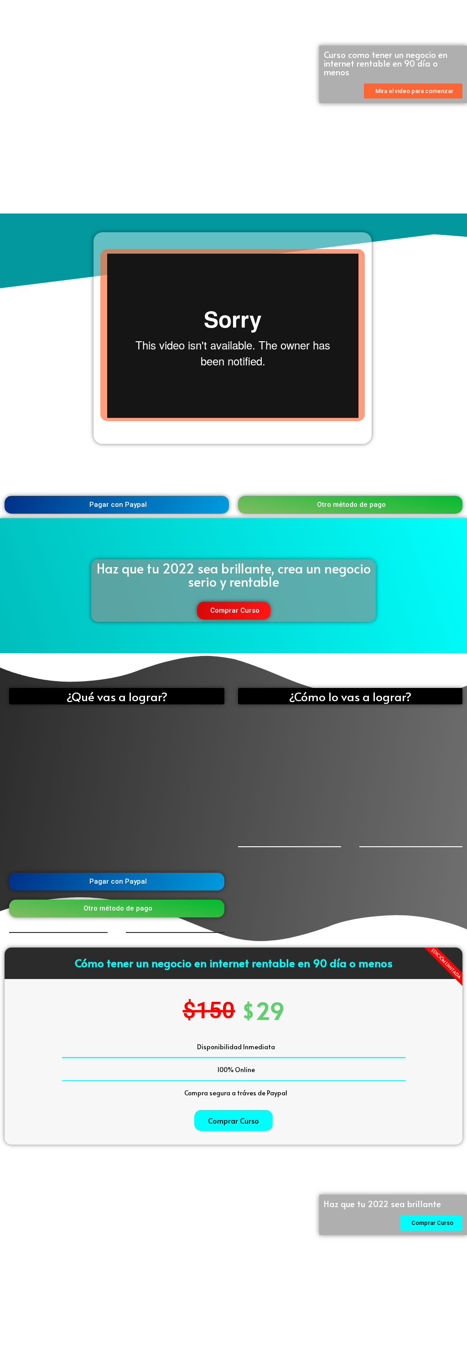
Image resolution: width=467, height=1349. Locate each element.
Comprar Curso (233, 1120)
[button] (413, 91)
